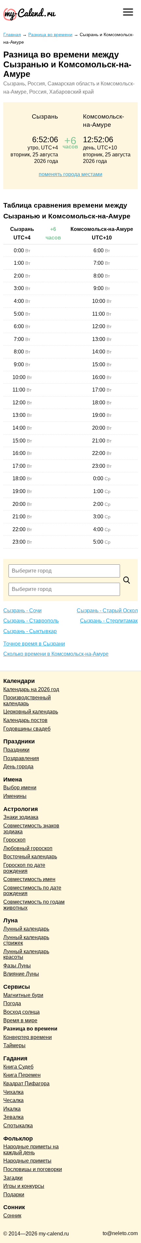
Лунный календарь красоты (26, 954)
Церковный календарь (30, 711)
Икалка (12, 1109)
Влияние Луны (21, 974)
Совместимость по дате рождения (32, 890)
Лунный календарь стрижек (26, 940)
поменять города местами (70, 174)
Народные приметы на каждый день (31, 1149)
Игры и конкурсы (23, 1186)
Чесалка (13, 1100)
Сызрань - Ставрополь (31, 620)
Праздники (16, 750)
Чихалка (13, 1092)
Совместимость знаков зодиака (31, 828)
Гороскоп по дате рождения (24, 868)
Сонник (12, 1215)
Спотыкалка (18, 1125)
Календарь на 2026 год (31, 689)
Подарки (13, 1194)
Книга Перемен (22, 1075)
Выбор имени (19, 787)
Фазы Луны (17, 965)
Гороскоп (14, 840)
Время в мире (20, 1020)
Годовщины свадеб (26, 729)
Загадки (13, 1178)
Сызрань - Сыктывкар (30, 631)
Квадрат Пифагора (26, 1083)
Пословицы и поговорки (32, 1169)
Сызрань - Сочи (22, 610)
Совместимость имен (29, 879)
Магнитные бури (23, 995)
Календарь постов (25, 720)
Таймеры (14, 1045)
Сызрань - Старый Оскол (107, 610)
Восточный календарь (30, 856)
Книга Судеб (18, 1067)
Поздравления (21, 758)
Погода (12, 1003)
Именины (15, 796)
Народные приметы (27, 1161)
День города (18, 766)
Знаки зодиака (20, 817)
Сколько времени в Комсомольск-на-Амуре (56, 654)
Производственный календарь (27, 700)
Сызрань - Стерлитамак (109, 620)
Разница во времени (30, 1028)
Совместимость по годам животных (34, 905)
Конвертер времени (27, 1037)
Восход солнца (21, 1012)
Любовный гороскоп (27, 848)
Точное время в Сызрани (34, 643)
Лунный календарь (26, 929)
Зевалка (13, 1117)
